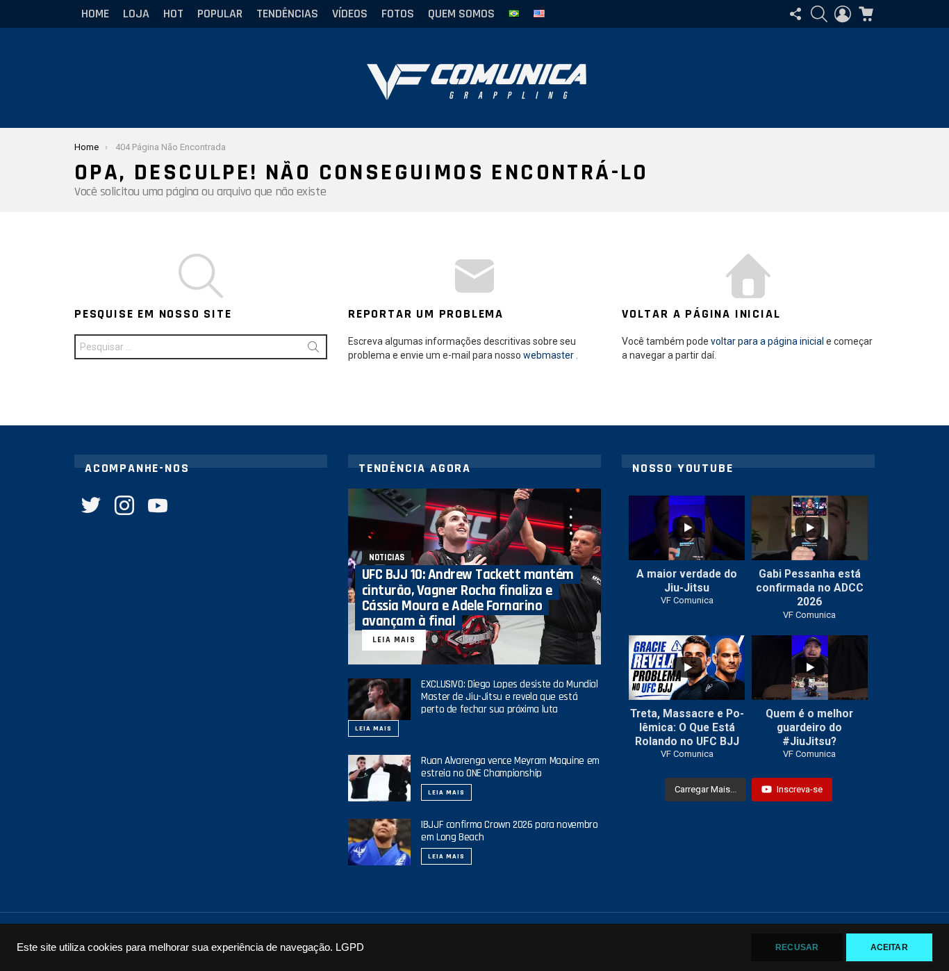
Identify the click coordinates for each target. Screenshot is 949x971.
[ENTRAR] (842, 14)
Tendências (287, 14)
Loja (136, 14)
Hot (173, 14)
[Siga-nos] (795, 14)
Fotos (397, 14)
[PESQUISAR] (819, 14)
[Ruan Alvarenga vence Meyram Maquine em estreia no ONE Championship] (379, 778)
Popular (219, 14)
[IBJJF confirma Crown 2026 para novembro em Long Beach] (379, 842)
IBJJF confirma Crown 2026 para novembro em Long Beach (509, 831)
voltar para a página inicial (767, 341)
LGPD (350, 947)
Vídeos (350, 14)
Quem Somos (461, 14)
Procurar (313, 349)
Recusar (796, 947)
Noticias (386, 557)
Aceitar (889, 947)
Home (95, 14)
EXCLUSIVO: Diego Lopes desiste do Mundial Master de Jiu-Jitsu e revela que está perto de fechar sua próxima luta (509, 697)
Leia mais (373, 728)
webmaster (548, 355)
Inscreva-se (800, 789)
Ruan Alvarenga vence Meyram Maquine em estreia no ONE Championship (510, 767)
